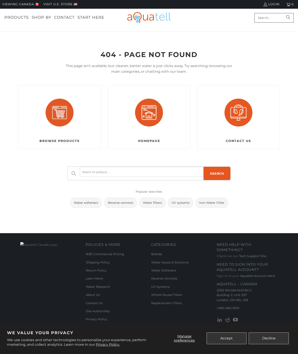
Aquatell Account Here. (257, 276)
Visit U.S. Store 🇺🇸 (60, 4)
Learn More (94, 278)
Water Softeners (163, 270)
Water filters (152, 203)
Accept (226, 338)
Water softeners (86, 203)
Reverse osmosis (120, 203)
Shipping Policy (98, 262)
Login (273, 4)
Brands (156, 254)
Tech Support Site (252, 256)
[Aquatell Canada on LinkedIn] (220, 320)
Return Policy (96, 270)
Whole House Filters (166, 295)
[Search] (288, 18)
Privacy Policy (96, 319)
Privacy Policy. (108, 344)
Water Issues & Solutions (170, 262)
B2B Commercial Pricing (105, 254)
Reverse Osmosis (164, 278)
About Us (93, 295)
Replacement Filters (166, 303)
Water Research (98, 287)
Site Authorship (98, 311)
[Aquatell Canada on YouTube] (235, 320)
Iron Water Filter (211, 203)
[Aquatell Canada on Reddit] (227, 320)
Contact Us (94, 303)
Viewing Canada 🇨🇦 (20, 4)
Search (217, 173)
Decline (269, 338)
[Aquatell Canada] (149, 18)
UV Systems (160, 287)
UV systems (180, 203)
